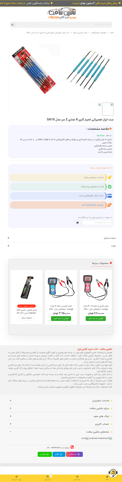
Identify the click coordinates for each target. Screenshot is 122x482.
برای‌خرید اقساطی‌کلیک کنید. (92, 205)
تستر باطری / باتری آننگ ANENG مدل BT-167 (26, 312)
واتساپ (43, 454)
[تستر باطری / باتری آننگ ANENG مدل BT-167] (26, 287)
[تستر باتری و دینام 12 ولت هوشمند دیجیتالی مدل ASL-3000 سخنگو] (61, 287)
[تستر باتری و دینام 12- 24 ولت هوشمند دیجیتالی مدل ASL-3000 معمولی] (95, 287)
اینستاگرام (72, 454)
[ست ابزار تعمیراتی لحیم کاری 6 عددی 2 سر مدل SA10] (59, 68)
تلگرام (57, 454)
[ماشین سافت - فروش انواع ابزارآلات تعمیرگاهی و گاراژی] (61, 13)
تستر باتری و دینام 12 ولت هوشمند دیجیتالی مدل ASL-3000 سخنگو (61, 309)
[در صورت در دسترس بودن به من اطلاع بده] (78, 222)
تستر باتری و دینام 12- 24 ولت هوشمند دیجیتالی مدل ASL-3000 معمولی (95, 309)
